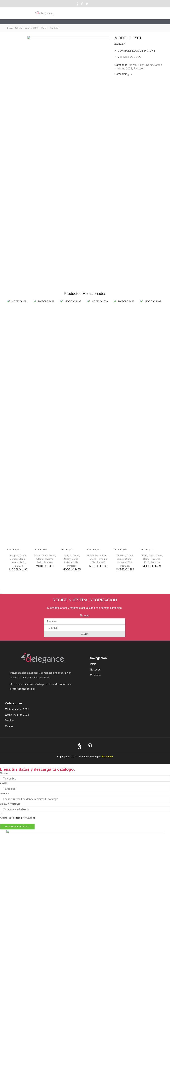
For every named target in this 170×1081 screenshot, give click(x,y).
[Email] (91, 3)
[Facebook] (78, 3)
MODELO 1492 (18, 569)
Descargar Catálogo (17, 826)
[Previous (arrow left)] (0, 593)
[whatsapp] (131, 74)
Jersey (13, 559)
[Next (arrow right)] (1, 593)
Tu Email (4, 793)
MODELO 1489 (152, 566)
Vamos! (84, 634)
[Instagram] (82, 3)
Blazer (132, 65)
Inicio (10, 28)
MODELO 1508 (98, 566)
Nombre (84, 615)
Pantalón (54, 28)
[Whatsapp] (87, 3)
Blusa (141, 65)
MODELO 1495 (72, 569)
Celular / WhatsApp (10, 803)
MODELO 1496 (125, 569)
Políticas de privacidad (23, 817)
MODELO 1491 (45, 566)
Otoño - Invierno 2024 (26, 28)
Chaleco (121, 555)
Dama (44, 28)
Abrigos (14, 555)
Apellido (4, 783)
